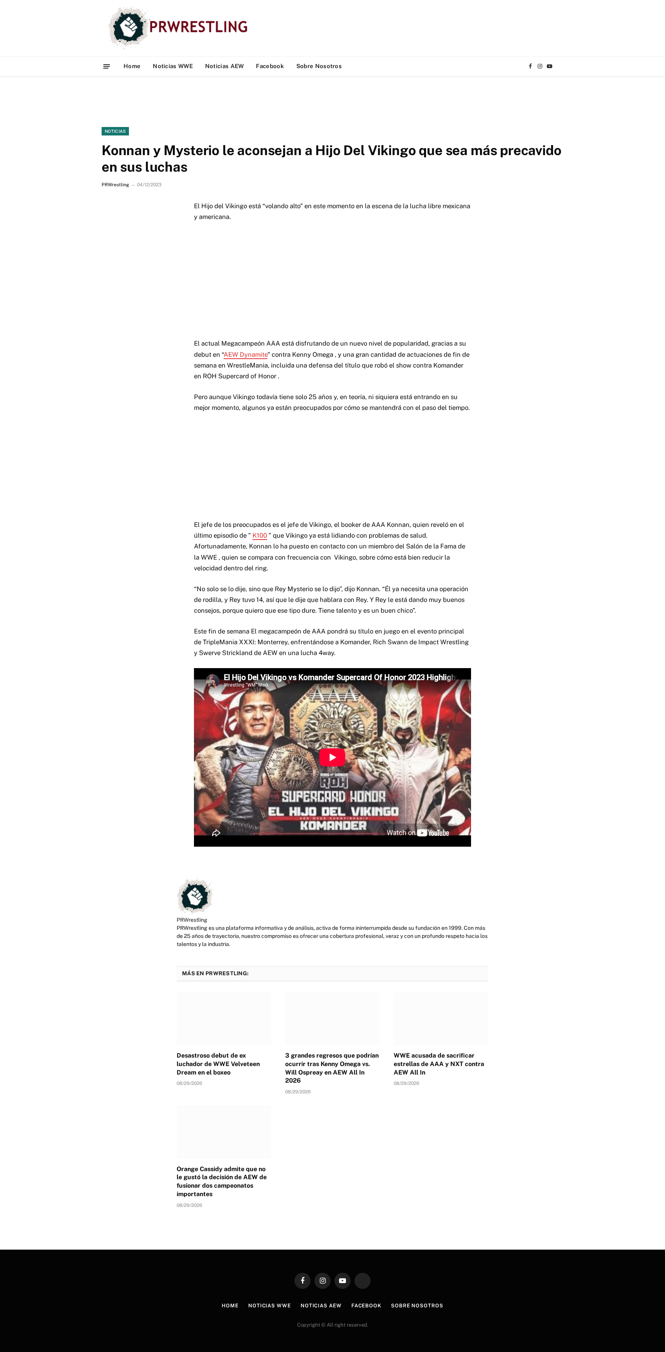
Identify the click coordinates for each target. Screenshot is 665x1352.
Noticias (115, 131)
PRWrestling (115, 184)
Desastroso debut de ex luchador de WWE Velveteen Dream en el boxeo (218, 1064)
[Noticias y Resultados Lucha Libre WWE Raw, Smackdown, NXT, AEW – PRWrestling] (180, 28)
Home (132, 66)
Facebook (270, 66)
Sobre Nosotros (319, 66)
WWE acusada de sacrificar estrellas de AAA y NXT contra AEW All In (439, 1064)
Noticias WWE (173, 66)
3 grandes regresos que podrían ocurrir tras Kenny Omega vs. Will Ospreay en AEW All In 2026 (332, 1068)
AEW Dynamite (245, 354)
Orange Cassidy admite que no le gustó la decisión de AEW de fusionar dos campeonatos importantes (222, 1181)
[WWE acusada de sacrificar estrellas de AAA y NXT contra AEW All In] (441, 1018)
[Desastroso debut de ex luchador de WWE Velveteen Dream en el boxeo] (224, 1018)
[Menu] (107, 66)
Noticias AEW (224, 66)
